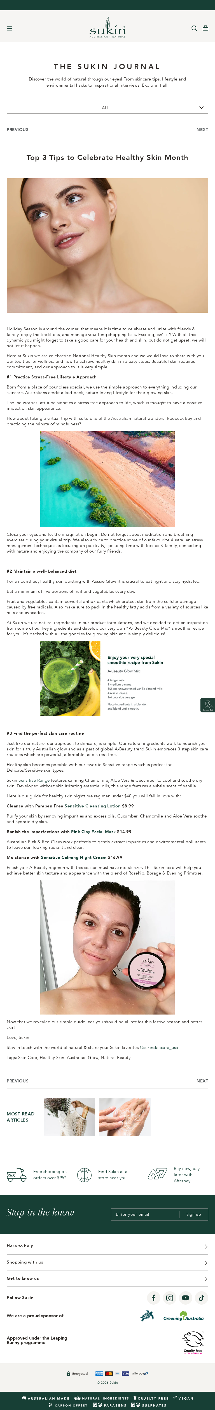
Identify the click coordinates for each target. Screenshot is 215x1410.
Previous (18, 129)
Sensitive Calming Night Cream (74, 857)
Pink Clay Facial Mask (93, 832)
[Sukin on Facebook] (153, 1298)
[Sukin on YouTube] (185, 1298)
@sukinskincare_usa (159, 1047)
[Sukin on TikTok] (201, 1298)
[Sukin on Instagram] (169, 1298)
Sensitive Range (34, 780)
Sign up (193, 1214)
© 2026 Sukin (107, 1382)
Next (202, 129)
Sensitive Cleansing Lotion (93, 806)
